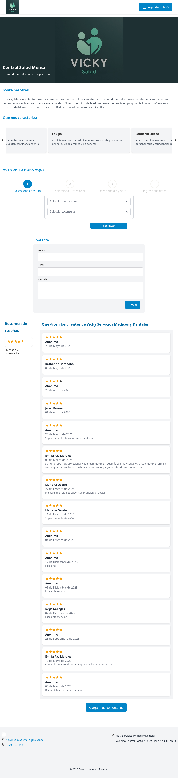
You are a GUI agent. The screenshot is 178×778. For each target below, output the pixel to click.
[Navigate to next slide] (175, 140)
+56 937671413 (14, 745)
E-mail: (41, 264)
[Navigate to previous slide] (3, 140)
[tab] (27, 184)
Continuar (109, 225)
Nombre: (42, 250)
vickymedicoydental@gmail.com (24, 740)
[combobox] (89, 202)
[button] (108, 225)
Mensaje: (43, 279)
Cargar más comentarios (106, 707)
